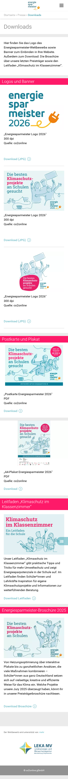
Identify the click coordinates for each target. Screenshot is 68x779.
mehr (41, 732)
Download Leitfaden (17, 598)
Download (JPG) (15, 159)
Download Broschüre (18, 706)
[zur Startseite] (34, 5)
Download (10, 411)
